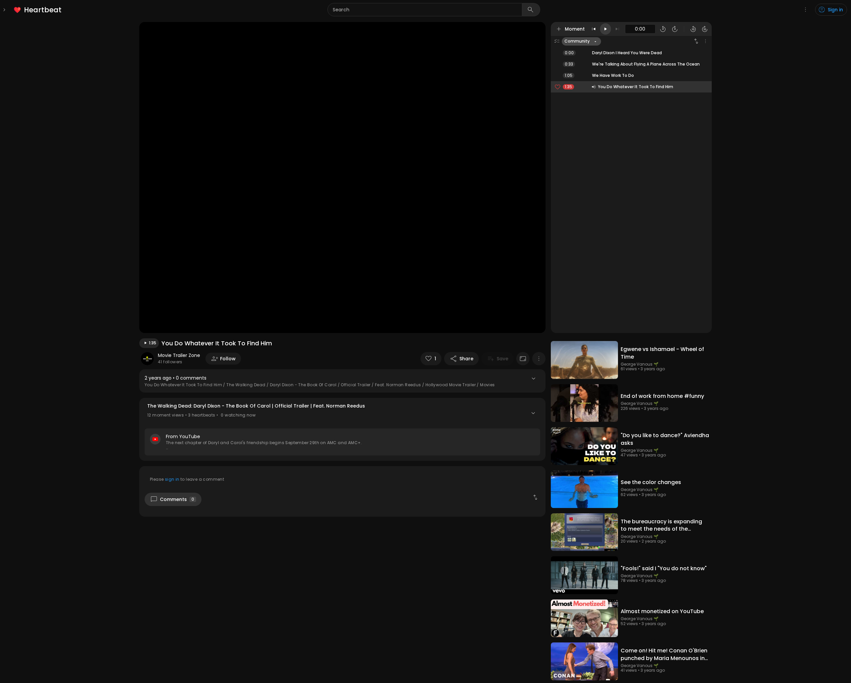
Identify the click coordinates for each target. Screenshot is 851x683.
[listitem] (38, 10)
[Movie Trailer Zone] (147, 359)
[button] (342, 429)
